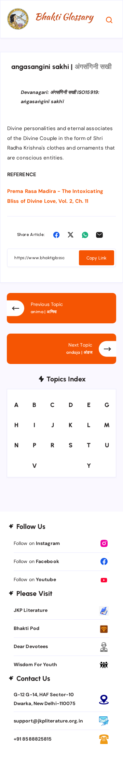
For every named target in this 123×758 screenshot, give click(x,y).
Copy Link (96, 258)
